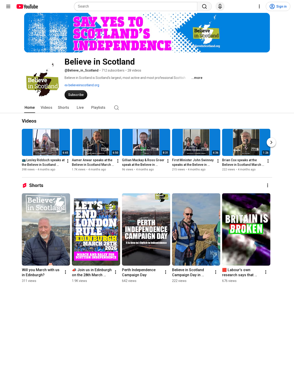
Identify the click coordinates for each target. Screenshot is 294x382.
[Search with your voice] (220, 6)
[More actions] (67, 161)
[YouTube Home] (27, 6)
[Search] (204, 6)
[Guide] (8, 6)
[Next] (271, 142)
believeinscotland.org (83, 85)
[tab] (29, 107)
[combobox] (137, 6)
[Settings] (259, 6)
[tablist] (147, 107)
